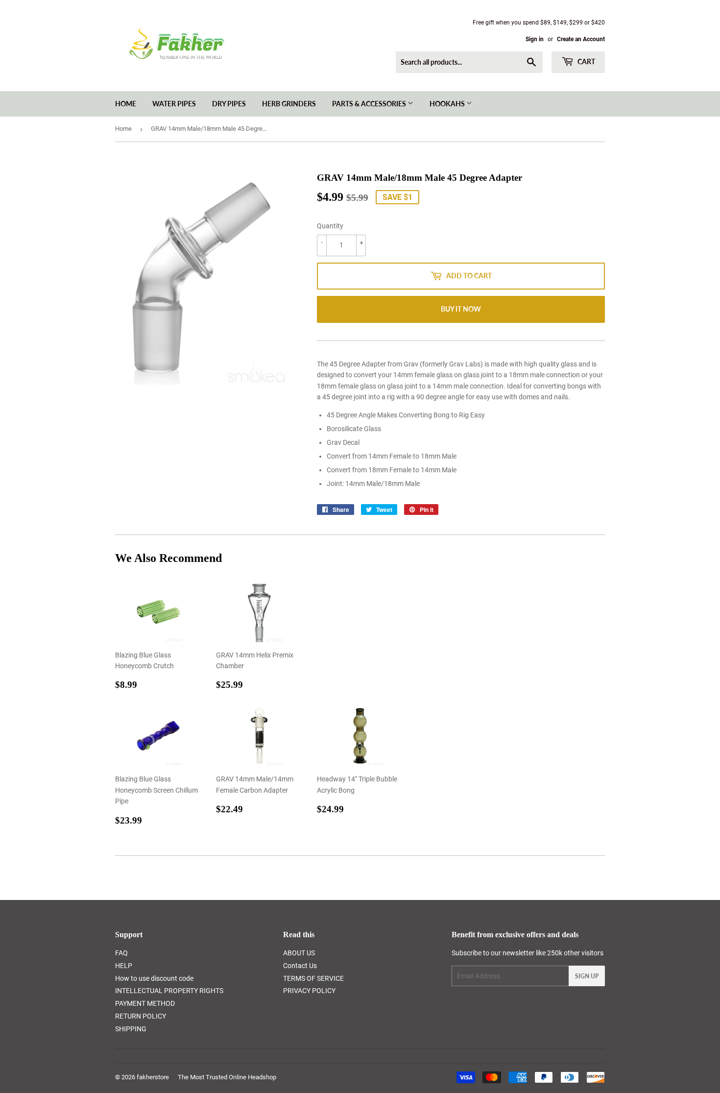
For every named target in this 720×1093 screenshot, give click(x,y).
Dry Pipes (229, 103)
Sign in (535, 39)
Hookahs (448, 103)
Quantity (330, 226)
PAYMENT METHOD (145, 1003)
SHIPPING (130, 1029)
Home (125, 103)
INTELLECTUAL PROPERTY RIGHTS (169, 991)
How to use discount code (154, 978)
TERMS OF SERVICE (313, 978)
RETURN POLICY (140, 1016)
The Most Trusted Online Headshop (227, 1077)
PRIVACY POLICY (309, 991)
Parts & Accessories (370, 103)
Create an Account (581, 39)
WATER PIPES (174, 103)
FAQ (121, 953)
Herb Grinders (289, 103)
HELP (123, 966)
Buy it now (461, 309)
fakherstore (153, 1077)
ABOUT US (299, 953)
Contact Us (300, 966)
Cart (585, 61)
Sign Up (587, 976)
